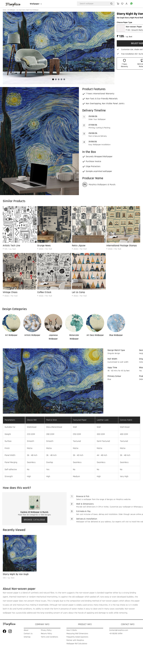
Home (4, 10)
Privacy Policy (46, 630)
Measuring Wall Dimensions (77, 633)
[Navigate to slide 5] (64, 79)
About (26, 630)
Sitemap (27, 637)
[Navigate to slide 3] (58, 79)
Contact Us (28, 633)
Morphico (13, 4)
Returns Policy (46, 633)
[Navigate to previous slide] (6, 48)
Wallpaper (34, 4)
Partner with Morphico (75, 640)
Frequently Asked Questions (77, 637)
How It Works (71, 630)
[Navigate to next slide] (111, 48)
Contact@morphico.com (117, 630)
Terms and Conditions (49, 637)
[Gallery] (59, 48)
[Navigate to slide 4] (61, 79)
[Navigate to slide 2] (55, 79)
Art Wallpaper (11, 10)
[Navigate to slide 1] (53, 79)
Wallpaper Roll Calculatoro (76, 643)
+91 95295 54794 (115, 633)
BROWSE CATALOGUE (34, 519)
